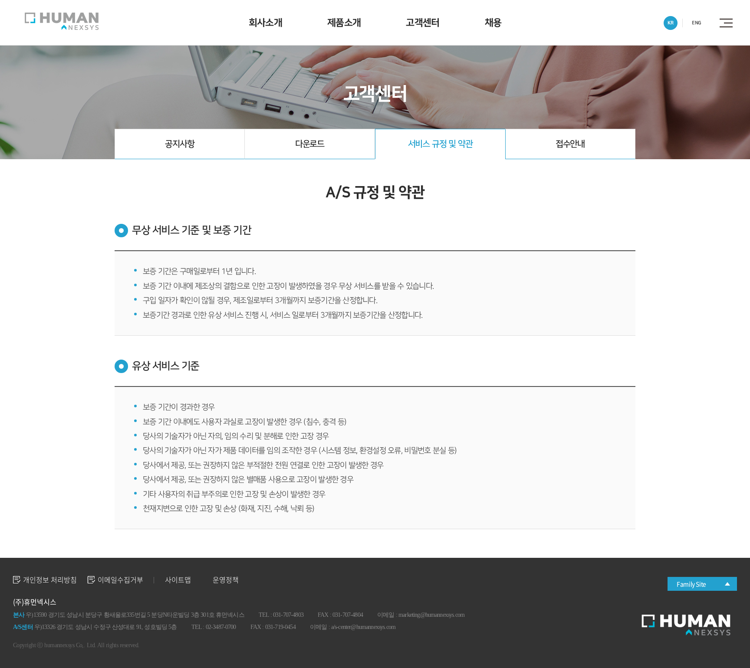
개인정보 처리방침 (50, 579)
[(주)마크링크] (61, 21)
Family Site (691, 584)
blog (206, 645)
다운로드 (309, 144)
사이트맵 (178, 579)
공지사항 (179, 144)
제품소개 (344, 22)
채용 (493, 22)
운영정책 (226, 579)
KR (670, 23)
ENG (696, 23)
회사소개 (265, 22)
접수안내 (570, 144)
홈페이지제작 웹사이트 (171, 645)
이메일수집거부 (120, 579)
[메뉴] (728, 23)
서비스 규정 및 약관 (440, 144)
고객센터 (422, 22)
